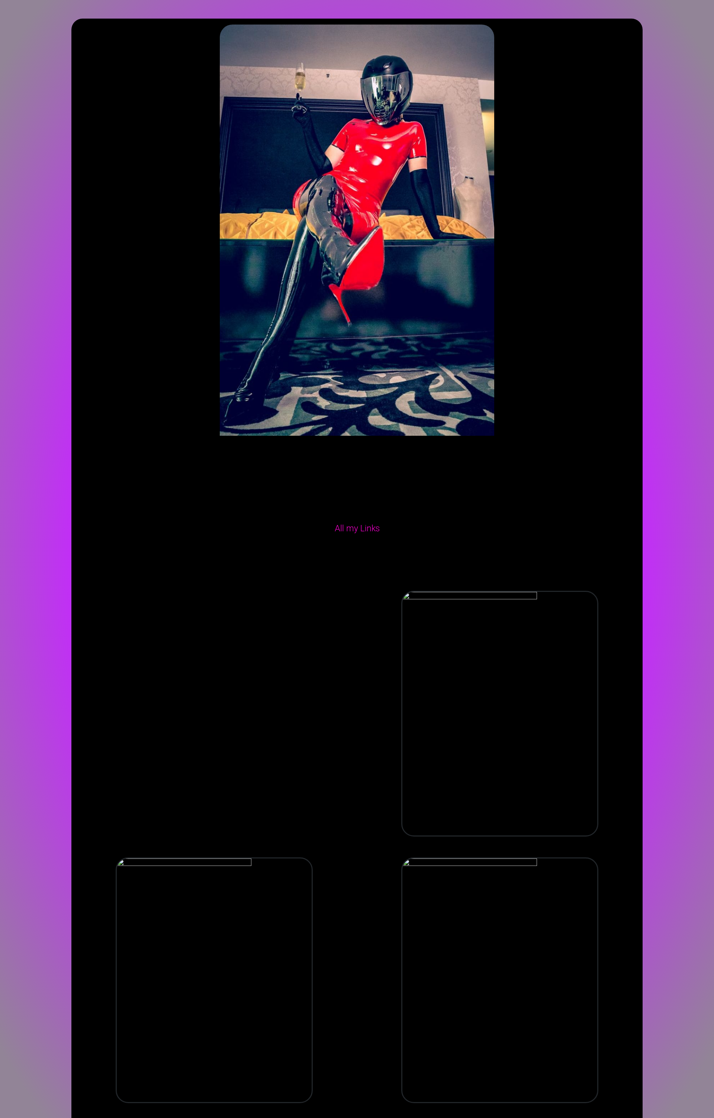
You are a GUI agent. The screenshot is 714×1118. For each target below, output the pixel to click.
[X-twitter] (374, 551)
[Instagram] (307, 551)
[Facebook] (340, 551)
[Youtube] (407, 551)
